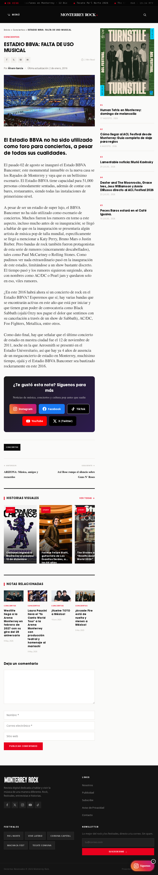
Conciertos (19, 29)
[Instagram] (22, 805)
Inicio (7, 29)
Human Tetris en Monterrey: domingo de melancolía (120, 112)
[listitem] (20, 534)
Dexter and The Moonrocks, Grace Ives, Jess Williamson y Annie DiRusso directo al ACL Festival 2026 (127, 186)
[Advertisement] (127, 284)
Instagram (26, 409)
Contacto (87, 815)
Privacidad (126, 869)
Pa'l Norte (13, 835)
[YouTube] (30, 805)
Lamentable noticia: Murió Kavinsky (126, 162)
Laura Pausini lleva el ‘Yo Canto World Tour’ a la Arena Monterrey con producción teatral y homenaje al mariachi (37, 628)
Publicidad (88, 792)
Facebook (54, 409)
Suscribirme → (118, 851)
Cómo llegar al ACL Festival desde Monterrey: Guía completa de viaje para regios (126, 138)
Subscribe (87, 800)
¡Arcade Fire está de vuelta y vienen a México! (84, 618)
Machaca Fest (15, 845)
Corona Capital (60, 835)
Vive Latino (35, 835)
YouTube (37, 421)
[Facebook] (7, 805)
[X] (15, 805)
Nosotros (87, 785)
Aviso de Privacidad (93, 807)
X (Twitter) (65, 421)
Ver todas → (87, 498)
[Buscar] (145, 15)
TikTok (80, 409)
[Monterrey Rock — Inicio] (40, 779)
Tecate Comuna (42, 845)
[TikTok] (38, 805)
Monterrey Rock (79, 14)
